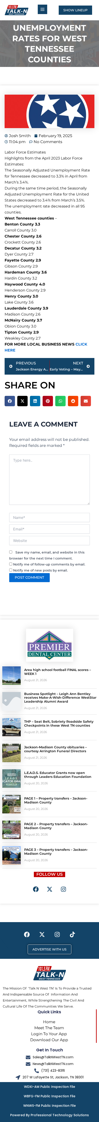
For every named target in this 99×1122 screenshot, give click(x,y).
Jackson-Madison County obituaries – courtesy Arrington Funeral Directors (55, 749)
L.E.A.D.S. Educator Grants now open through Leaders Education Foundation (57, 775)
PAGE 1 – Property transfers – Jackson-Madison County (55, 800)
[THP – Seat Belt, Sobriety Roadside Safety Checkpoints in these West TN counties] (11, 727)
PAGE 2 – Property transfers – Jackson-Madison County (56, 826)
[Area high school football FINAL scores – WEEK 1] (11, 675)
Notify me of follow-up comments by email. (49, 564)
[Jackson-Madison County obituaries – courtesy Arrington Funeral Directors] (11, 753)
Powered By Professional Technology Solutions (49, 1115)
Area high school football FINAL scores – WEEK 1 (57, 672)
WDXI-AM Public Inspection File (49, 1086)
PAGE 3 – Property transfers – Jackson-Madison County (56, 852)
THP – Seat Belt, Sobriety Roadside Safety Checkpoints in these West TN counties (58, 723)
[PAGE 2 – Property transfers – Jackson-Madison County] (11, 830)
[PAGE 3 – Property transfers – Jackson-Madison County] (11, 855)
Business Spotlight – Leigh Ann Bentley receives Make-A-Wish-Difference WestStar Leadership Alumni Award (60, 698)
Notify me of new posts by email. (40, 570)
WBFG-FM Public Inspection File (49, 1096)
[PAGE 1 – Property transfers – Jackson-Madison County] (11, 804)
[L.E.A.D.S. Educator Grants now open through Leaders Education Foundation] (11, 778)
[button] (10, 401)
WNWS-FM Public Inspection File (49, 1105)
